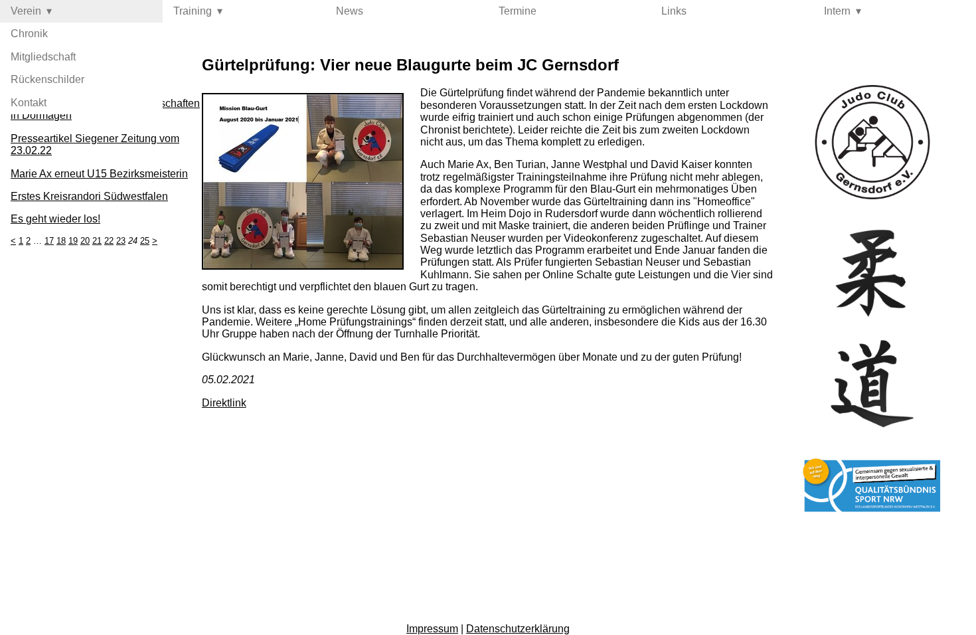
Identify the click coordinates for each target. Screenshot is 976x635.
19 (73, 241)
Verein (26, 11)
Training (192, 11)
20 (85, 241)
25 (144, 241)
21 (97, 241)
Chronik (29, 33)
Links (674, 11)
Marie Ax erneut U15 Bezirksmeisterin (99, 173)
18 (61, 241)
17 (49, 241)
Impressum (432, 628)
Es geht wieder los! (55, 219)
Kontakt (28, 102)
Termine (517, 11)
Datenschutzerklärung (518, 628)
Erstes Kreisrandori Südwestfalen (89, 196)
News (349, 11)
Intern (837, 11)
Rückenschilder (47, 79)
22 (109, 241)
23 (120, 241)
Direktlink (224, 402)
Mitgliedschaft (43, 56)
